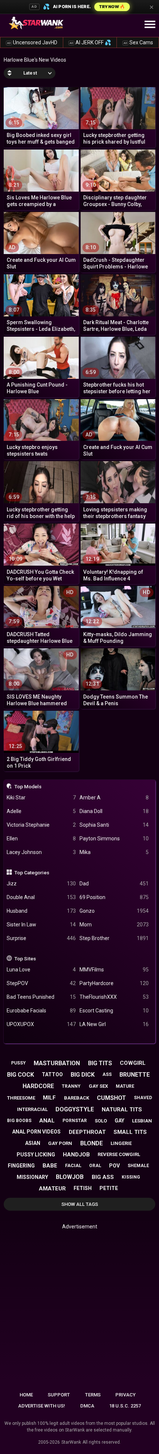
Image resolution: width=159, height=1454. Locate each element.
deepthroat (87, 1132)
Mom (114, 924)
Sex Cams (138, 42)
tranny (71, 1086)
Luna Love (41, 970)
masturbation (57, 1063)
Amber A (114, 797)
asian (32, 1143)
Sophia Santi (114, 825)
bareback (76, 1098)
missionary (32, 1177)
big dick (83, 1074)
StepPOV (41, 983)
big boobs (19, 1120)
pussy (18, 1063)
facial (73, 1165)
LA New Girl (114, 1024)
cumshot (111, 1097)
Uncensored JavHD (32, 42)
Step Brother (114, 938)
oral (95, 1165)
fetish (83, 1188)
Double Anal (41, 897)
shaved (143, 1097)
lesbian (142, 1121)
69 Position (114, 897)
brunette (134, 1074)
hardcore (38, 1086)
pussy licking (36, 1155)
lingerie (121, 1143)
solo (101, 1121)
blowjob (70, 1176)
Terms (93, 1395)
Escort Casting (114, 1011)
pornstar (74, 1120)
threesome (21, 1098)
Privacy (125, 1395)
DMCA (87, 1406)
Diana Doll (114, 811)
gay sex (98, 1086)
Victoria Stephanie (41, 825)
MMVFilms (114, 970)
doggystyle (74, 1109)
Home (26, 1395)
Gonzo (114, 911)
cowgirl (133, 1063)
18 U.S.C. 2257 (125, 1406)
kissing (131, 1177)
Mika (114, 852)
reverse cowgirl (119, 1154)
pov (114, 1166)
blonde (91, 1143)
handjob (76, 1154)
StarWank (71, 1442)
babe (50, 1165)
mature (125, 1086)
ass (107, 1074)
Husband (41, 911)
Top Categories (31, 872)
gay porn (60, 1143)
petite (108, 1188)
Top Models (27, 786)
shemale (138, 1165)
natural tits (122, 1109)
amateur (52, 1188)
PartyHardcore (114, 983)
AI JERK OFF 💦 (90, 42)
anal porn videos (36, 1132)
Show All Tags (79, 1204)
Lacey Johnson (41, 852)
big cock (20, 1074)
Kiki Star (41, 797)
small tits (130, 1132)
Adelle (41, 811)
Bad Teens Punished (41, 997)
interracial (32, 1109)
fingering (21, 1166)
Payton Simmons (114, 838)
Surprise (41, 938)
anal (47, 1120)
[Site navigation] (149, 25)
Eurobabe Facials (41, 1011)
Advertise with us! (41, 1406)
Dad (114, 884)
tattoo (52, 1074)
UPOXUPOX (41, 1024)
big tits (100, 1063)
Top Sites (25, 958)
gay (119, 1121)
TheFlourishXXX (114, 997)
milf (49, 1097)
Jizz (41, 884)
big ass (103, 1177)
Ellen (41, 838)
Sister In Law (41, 924)
